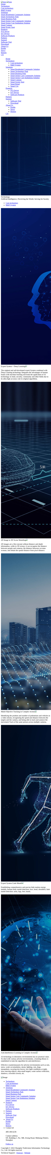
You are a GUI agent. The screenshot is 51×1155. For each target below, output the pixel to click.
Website (27, 1153)
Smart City (14, 86)
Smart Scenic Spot (8, 27)
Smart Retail (15, 84)
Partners (9, 1111)
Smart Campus (6, 25)
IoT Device (5, 34)
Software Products (8, 36)
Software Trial (6, 42)
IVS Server (5, 32)
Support (9, 1113)
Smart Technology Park (10, 17)
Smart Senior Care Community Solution (16, 21)
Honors (4, 53)
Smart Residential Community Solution (15, 15)
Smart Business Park (8, 19)
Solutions (9, 1088)
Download (5, 44)
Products (9, 1102)
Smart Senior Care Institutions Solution (15, 23)
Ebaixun (19, 1153)
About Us (9, 1119)
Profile (3, 48)
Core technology (7, 8)
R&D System (6, 10)
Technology (10, 1081)
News (3, 51)
